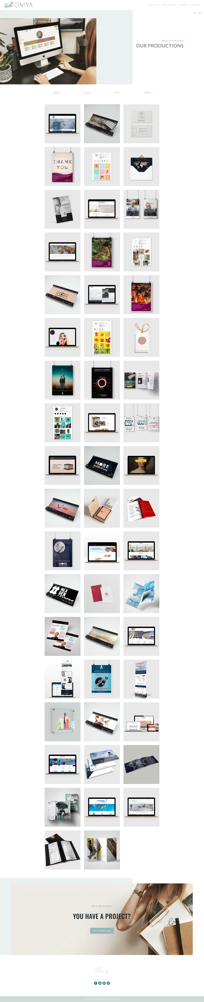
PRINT (117, 92)
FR (195, 13)
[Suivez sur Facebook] (95, 983)
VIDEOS (147, 92)
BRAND (56, 92)
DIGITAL (86, 92)
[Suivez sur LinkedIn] (100, 983)
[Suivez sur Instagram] (104, 983)
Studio (184, 5)
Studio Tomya (101, 999)
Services (154, 5)
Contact (196, 5)
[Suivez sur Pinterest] (108, 983)
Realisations (169, 5)
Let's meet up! (102, 930)
